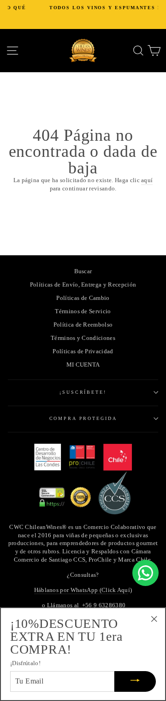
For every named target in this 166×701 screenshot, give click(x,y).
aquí (147, 180)
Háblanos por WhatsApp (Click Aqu (81, 590)
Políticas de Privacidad (83, 351)
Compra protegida (83, 418)
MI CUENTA (83, 365)
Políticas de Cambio (82, 298)
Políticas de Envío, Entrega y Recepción (83, 285)
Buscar (83, 271)
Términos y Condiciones (83, 338)
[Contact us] (145, 573)
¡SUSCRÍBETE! (82, 392)
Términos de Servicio (83, 311)
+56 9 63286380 (103, 605)
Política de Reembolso (83, 325)
